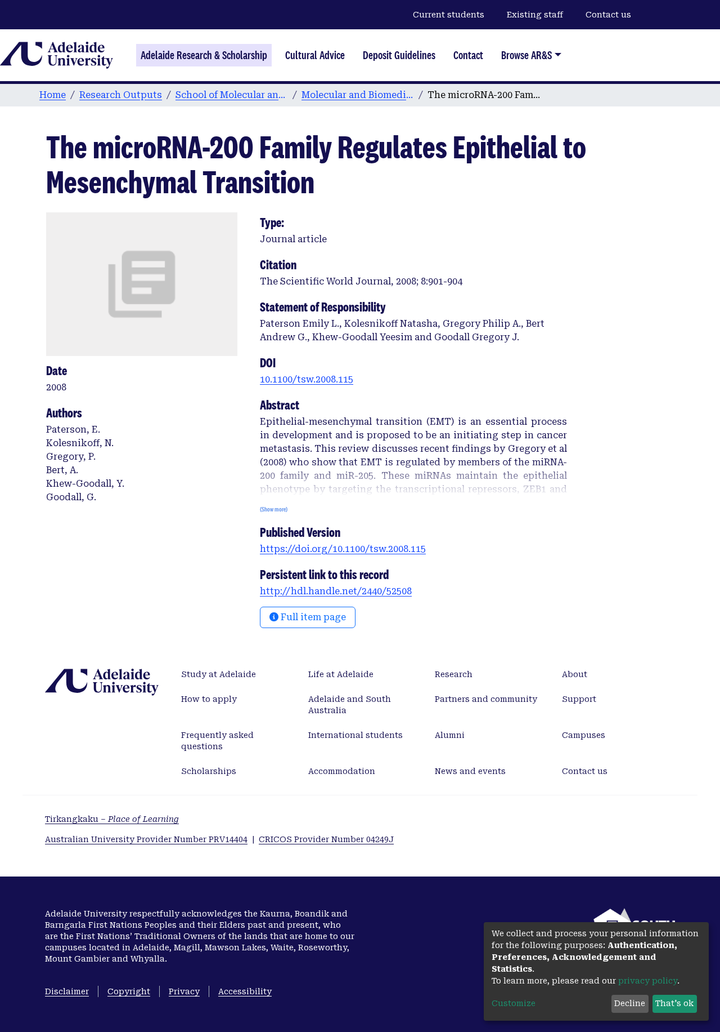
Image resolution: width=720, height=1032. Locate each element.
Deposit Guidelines (399, 55)
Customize (514, 1003)
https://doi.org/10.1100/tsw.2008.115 (343, 549)
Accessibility (245, 991)
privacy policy (647, 980)
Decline (629, 1003)
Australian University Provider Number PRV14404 (146, 839)
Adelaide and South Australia (349, 705)
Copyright (128, 991)
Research (453, 674)
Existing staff (535, 14)
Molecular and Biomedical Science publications (358, 95)
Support (579, 699)
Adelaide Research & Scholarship (204, 55)
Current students (448, 14)
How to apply (209, 699)
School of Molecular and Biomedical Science (232, 95)
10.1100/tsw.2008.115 (306, 379)
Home (52, 95)
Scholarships (208, 771)
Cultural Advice (315, 55)
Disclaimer (67, 991)
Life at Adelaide (341, 674)
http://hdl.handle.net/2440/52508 (336, 591)
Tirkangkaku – (112, 819)
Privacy (184, 991)
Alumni (450, 735)
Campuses (583, 735)
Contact (468, 55)
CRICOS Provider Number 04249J (326, 839)
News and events (470, 771)
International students (355, 735)
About (574, 674)
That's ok (674, 1003)
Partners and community (486, 699)
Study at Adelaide (218, 674)
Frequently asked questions (217, 741)
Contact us (608, 14)
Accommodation (341, 771)
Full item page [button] (312, 617)
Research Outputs (120, 95)
